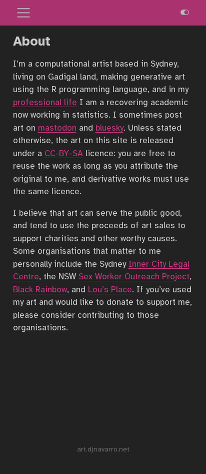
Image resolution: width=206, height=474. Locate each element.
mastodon (57, 128)
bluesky (110, 128)
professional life (45, 102)
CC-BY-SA (63, 153)
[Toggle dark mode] (185, 13)
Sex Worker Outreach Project (134, 276)
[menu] (23, 13)
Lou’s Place (110, 289)
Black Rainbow (40, 289)
